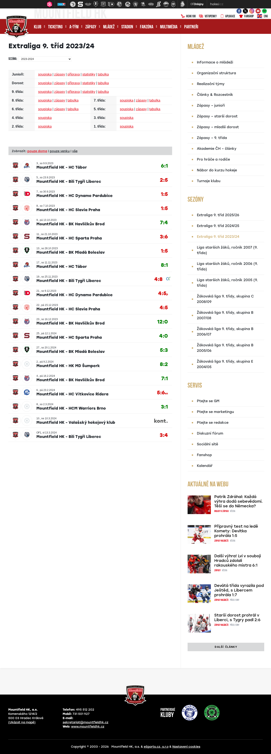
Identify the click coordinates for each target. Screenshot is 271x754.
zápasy (59, 74)
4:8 (158, 279)
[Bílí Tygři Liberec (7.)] (119, 4)
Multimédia (168, 27)
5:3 (164, 350)
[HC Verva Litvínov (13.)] (166, 4)
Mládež (109, 27)
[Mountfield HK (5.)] (103, 4)
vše (74, 151)
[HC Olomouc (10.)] (143, 4)
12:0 (162, 322)
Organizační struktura (216, 73)
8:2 (164, 364)
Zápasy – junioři (211, 105)
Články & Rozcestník (215, 95)
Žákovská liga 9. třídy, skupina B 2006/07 (225, 331)
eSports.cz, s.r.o (156, 746)
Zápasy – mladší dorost (218, 127)
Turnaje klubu (208, 181)
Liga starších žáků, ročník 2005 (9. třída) (227, 283)
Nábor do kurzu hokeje (217, 170)
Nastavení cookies (186, 746)
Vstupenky (211, 16)
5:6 (162, 393)
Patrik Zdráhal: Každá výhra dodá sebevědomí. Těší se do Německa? (238, 501)
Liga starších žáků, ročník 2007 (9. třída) (227, 250)
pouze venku (60, 151)
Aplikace (230, 16)
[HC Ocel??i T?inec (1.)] (73, 4)
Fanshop (249, 16)
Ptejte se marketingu (215, 412)
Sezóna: (12, 59)
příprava (74, 74)
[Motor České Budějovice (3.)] (88, 4)
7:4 (164, 223)
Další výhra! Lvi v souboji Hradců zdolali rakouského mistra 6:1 (237, 561)
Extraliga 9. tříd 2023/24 (218, 237)
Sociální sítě (207, 444)
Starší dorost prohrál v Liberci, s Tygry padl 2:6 (237, 617)
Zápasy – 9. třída (212, 138)
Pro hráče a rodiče (213, 159)
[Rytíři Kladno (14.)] (173, 4)
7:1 (164, 378)
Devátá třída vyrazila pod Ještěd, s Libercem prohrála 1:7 (239, 590)
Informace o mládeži (215, 62)
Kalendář (205, 466)
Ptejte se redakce (212, 423)
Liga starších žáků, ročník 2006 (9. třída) (227, 266)
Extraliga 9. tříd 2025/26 (218, 215)
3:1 (164, 407)
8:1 (164, 265)
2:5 (164, 180)
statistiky (88, 74)
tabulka (103, 74)
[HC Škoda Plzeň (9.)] (135, 4)
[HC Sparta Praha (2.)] (80, 4)
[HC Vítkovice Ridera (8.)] (128, 4)
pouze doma (37, 151)
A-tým (74, 27)
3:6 (164, 237)
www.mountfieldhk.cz (87, 726)
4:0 (163, 336)
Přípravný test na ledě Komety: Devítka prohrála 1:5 (236, 531)
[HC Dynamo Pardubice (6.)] (111, 4)
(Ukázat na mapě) (22, 722)
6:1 (164, 166)
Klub (37, 27)
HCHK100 (191, 16)
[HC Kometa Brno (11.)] (151, 4)
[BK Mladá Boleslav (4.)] (96, 4)
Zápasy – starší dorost (217, 116)
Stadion (127, 27)
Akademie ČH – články (216, 149)
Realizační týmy (211, 84)
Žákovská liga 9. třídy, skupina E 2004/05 (225, 364)
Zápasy (90, 27)
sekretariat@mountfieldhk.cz (85, 722)
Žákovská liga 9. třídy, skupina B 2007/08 (225, 315)
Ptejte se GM (208, 401)
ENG (266, 16)
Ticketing (55, 27)
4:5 (163, 293)
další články (226, 646)
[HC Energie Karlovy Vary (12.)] (158, 4)
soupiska (45, 74)
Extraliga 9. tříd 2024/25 (218, 226)
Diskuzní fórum (210, 433)
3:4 (164, 435)
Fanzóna (146, 27)
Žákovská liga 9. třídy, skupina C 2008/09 (225, 299)
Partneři (191, 27)
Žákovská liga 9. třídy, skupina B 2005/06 (225, 348)
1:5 (164, 194)
